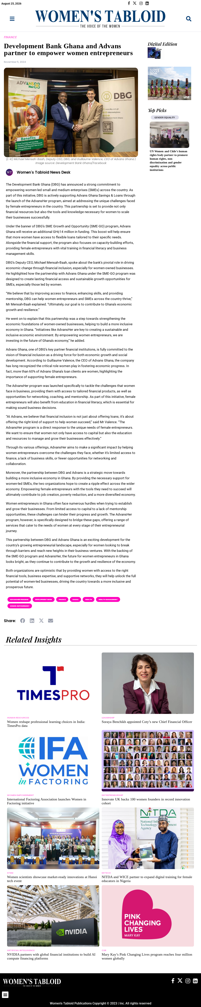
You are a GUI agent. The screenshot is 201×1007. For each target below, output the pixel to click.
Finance (10, 37)
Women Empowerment (19, 606)
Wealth (88, 599)
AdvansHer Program (19, 599)
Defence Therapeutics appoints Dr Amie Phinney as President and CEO (168, 155)
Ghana (75, 599)
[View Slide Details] (169, 83)
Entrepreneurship (112, 795)
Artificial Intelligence (21, 950)
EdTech (106, 872)
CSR (104, 950)
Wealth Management (108, 599)
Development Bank (43, 599)
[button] (22, 621)
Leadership (161, 117)
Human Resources (18, 717)
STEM (10, 872)
